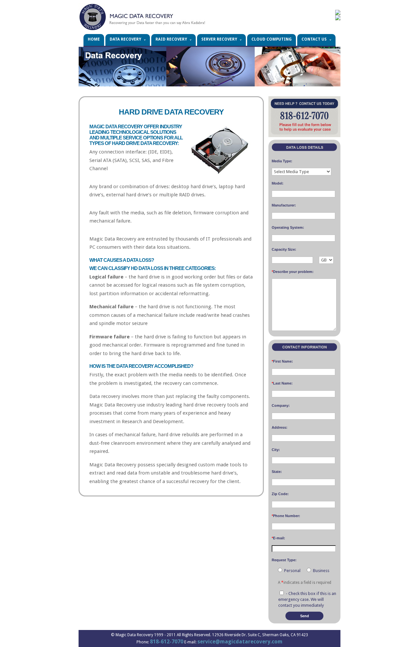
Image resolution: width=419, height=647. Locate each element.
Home (94, 39)
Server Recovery (219, 39)
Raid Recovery (171, 39)
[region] (209, 66)
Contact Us (314, 39)
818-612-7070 (166, 641)
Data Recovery (125, 39)
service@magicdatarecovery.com (239, 641)
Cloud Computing (271, 39)
